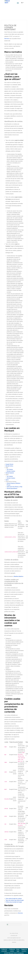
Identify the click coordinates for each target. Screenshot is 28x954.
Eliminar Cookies (11, 471)
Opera (7, 479)
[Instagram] (15, 945)
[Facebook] (12, 945)
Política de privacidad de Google (14, 902)
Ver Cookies (10, 469)
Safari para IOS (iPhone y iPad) (14, 486)
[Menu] (18, 3)
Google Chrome (9, 464)
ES (22, 2)
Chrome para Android (12, 488)
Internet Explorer (10, 473)
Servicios (6, 38)
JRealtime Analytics (18, 576)
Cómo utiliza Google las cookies (14, 898)
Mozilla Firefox (9, 466)
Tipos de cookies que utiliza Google (15, 900)
